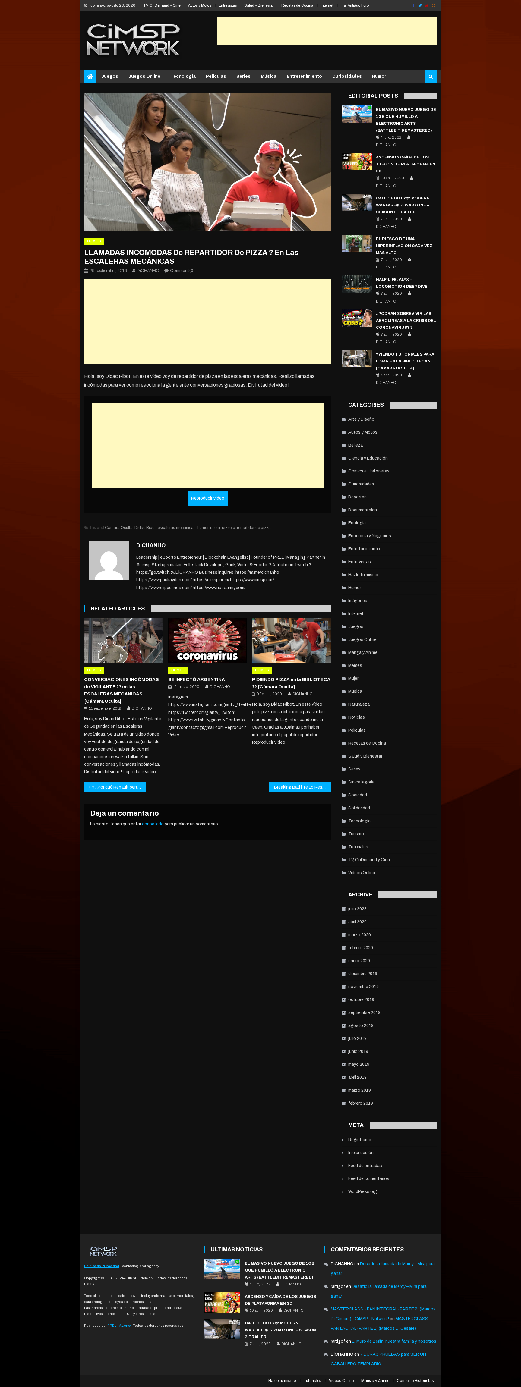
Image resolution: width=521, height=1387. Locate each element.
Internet (327, 5)
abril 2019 (357, 1077)
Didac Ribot (145, 528)
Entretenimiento (304, 76)
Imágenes (357, 600)
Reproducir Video (207, 498)
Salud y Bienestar (259, 5)
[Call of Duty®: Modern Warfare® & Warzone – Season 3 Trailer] (357, 202)
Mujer (353, 678)
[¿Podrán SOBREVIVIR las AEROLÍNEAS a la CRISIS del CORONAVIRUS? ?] (357, 318)
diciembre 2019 (362, 973)
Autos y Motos (199, 5)
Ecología (357, 523)
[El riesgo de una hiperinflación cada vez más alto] (357, 243)
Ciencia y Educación (368, 458)
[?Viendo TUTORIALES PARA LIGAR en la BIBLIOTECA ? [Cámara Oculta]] (357, 358)
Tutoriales (358, 847)
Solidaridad (359, 808)
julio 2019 (357, 1038)
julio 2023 (357, 909)
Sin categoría (361, 782)
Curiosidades (347, 76)
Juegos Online (144, 76)
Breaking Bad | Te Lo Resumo (302, 787)
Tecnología (183, 76)
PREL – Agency (119, 1325)
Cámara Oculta (119, 528)
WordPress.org (362, 1191)
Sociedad (357, 795)
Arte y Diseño (361, 419)
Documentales (362, 510)
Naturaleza (359, 704)
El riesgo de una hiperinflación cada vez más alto (404, 246)
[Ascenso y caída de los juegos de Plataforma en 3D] (357, 161)
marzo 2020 (359, 935)
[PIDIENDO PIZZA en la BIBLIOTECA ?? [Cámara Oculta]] (291, 640)
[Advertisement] (327, 31)
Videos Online (361, 873)
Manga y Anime (362, 652)
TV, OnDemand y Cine (162, 5)
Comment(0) (182, 270)
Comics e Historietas (369, 471)
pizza (215, 528)
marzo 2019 (359, 1090)
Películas (216, 76)
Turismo (356, 834)
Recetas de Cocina (297, 5)
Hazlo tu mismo (363, 575)
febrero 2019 (360, 1103)
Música (268, 76)
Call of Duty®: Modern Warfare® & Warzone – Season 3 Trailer (403, 205)
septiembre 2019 (364, 1012)
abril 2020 (357, 922)
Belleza (355, 445)
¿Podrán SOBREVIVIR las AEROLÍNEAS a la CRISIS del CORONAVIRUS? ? (406, 321)
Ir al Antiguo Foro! (355, 5)
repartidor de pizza (254, 528)
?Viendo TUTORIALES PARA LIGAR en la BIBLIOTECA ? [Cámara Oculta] (405, 361)
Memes (355, 665)
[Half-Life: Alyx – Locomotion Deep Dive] (357, 284)
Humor (379, 76)
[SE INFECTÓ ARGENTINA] (207, 640)
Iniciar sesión (361, 1152)
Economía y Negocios (369, 536)
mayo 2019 (358, 1064)
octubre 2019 (361, 999)
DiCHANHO (148, 270)
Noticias (356, 717)
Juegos (109, 76)
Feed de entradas (365, 1165)
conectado (153, 824)
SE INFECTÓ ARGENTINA (196, 679)
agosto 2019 (361, 1025)
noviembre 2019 (363, 986)
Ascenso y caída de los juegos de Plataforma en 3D (405, 164)
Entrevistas (228, 5)
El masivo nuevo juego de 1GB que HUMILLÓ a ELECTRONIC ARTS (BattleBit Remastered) (279, 1270)
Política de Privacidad (101, 1266)
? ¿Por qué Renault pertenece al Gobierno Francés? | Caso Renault (119, 787)
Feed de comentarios (368, 1178)
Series (243, 76)
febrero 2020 (360, 948)
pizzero (228, 528)
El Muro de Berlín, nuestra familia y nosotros (394, 1341)
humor (202, 528)
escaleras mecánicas (177, 528)
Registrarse (359, 1140)
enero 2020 (359, 961)
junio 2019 (358, 1051)
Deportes (357, 497)
